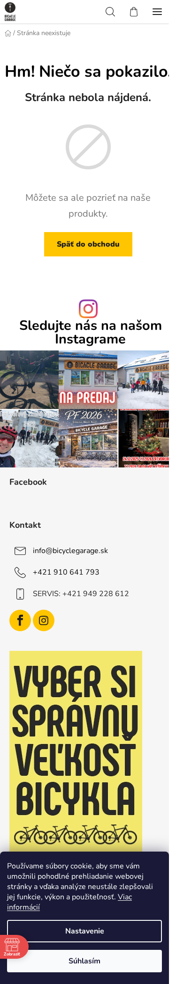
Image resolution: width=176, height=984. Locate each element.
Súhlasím (84, 961)
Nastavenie (84, 931)
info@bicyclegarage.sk (70, 551)
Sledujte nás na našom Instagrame (90, 332)
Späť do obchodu (88, 244)
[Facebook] (20, 620)
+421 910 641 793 (66, 572)
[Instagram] (43, 620)
